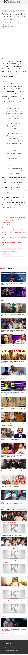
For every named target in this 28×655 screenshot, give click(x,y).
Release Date (5, 251)
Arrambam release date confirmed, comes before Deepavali (13, 11)
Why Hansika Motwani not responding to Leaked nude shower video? (14, 630)
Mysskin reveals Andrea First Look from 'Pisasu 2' (13, 409)
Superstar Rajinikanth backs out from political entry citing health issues (12, 331)
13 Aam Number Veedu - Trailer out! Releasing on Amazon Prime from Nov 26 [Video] (14, 232)
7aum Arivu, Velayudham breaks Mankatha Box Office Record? (13, 601)
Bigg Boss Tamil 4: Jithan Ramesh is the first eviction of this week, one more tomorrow (12, 502)
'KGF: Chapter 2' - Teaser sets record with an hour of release (12, 315)
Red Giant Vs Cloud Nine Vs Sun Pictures (12, 535)
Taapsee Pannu (13, 251)
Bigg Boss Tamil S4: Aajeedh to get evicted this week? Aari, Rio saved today (12, 455)
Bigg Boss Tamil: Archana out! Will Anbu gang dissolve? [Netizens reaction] (12, 393)
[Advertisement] (14, 44)
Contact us (8, 643)
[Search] (26, 2)
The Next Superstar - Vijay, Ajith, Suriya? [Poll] (13, 548)
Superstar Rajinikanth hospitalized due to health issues (13, 377)
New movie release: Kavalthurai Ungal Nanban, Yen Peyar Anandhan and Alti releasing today (14, 220)
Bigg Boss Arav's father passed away (10, 439)
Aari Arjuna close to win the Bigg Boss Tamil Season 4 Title (12, 284)
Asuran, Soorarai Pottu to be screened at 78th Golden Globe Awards (12, 424)
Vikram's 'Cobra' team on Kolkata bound (11, 486)
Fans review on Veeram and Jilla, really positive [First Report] (13, 561)
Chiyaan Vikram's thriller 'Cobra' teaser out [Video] (11, 299)
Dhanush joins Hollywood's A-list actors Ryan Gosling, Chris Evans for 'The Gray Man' (12, 471)
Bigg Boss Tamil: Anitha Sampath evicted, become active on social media (11, 346)
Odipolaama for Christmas (8, 633)
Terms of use (8, 648)
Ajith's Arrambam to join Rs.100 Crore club (12, 575)
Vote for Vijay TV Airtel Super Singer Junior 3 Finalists (13, 615)
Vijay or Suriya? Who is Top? (9, 522)
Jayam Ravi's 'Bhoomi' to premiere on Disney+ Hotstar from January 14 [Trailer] (12, 362)
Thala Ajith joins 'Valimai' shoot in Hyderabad (13, 587)
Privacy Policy (9, 645)
